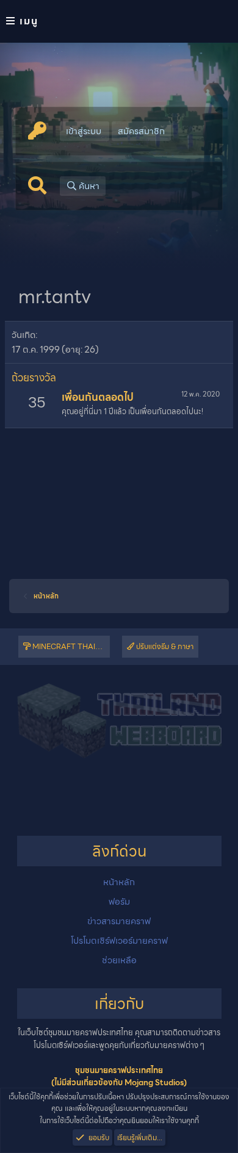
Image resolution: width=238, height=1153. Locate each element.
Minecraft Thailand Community (70, 646)
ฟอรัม (119, 901)
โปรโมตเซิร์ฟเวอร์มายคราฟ (119, 940)
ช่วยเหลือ (119, 960)
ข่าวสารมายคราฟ (119, 921)
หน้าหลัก (119, 882)
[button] (119, 21)
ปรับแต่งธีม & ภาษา (163, 646)
